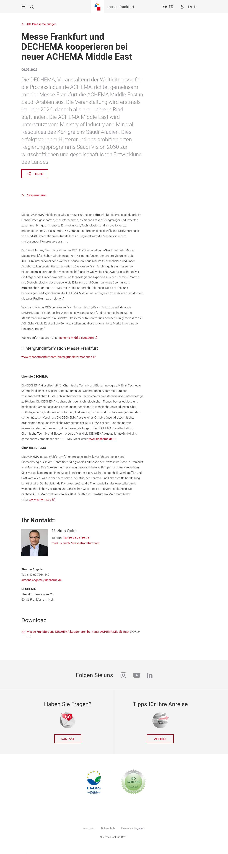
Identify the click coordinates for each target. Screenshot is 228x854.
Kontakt (67, 739)
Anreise (160, 739)
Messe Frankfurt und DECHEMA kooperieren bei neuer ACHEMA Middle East (78, 631)
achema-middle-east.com (76, 337)
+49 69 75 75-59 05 (75, 538)
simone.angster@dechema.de (41, 580)
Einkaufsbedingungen (133, 828)
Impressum (89, 828)
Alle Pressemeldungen (41, 24)
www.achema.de (40, 499)
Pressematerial (36, 195)
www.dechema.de (101, 439)
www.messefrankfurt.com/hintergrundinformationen (56, 357)
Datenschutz (108, 828)
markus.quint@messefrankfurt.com (76, 543)
